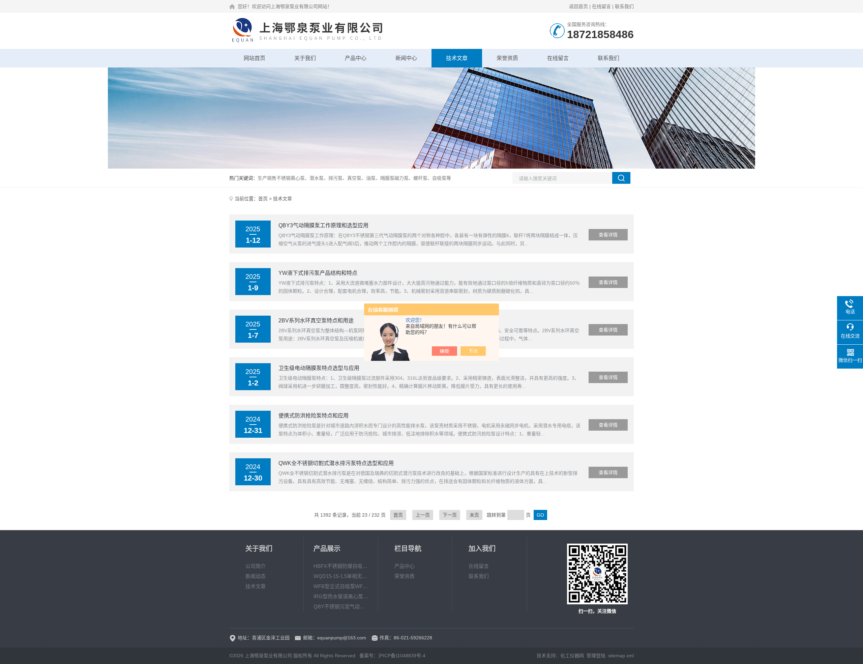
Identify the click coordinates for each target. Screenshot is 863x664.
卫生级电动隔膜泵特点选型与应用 (318, 368)
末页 (474, 515)
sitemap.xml (621, 655)
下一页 (450, 515)
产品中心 (355, 58)
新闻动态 (255, 576)
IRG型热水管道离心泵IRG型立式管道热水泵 (341, 596)
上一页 (423, 515)
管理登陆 (596, 655)
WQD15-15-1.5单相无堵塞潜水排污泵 (341, 576)
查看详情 (608, 234)
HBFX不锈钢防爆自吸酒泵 (341, 566)
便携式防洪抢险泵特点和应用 (313, 415)
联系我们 (624, 6)
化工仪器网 (572, 655)
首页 (263, 198)
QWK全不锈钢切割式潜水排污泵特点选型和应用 (336, 463)
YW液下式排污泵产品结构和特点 (317, 273)
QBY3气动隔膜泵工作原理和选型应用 (323, 225)
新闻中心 (406, 58)
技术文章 (457, 58)
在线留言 (601, 6)
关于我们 (305, 58)
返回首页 (578, 6)
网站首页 (254, 58)
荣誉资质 (507, 58)
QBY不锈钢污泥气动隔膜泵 (341, 606)
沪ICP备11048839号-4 (401, 655)
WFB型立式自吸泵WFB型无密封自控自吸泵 (341, 586)
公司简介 (255, 566)
